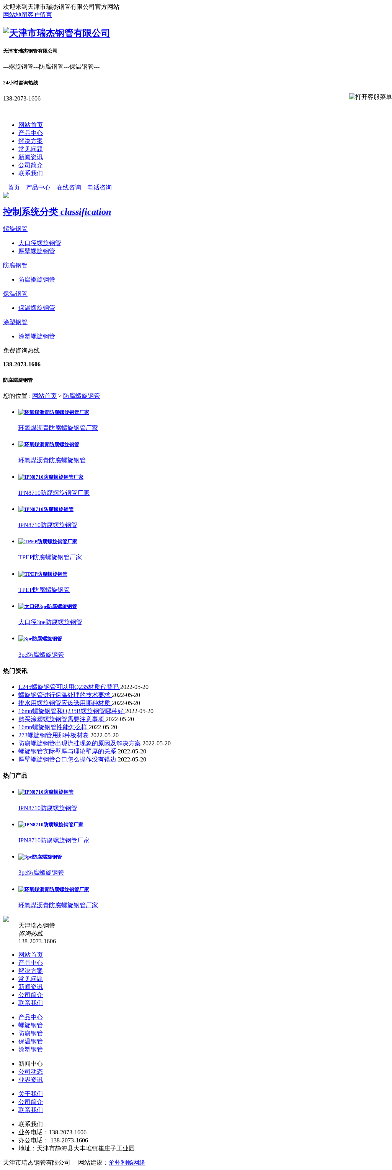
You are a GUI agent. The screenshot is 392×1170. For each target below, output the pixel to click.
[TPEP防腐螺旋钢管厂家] (47, 541)
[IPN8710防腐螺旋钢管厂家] (50, 477)
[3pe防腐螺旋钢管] (40, 638)
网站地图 (15, 15)
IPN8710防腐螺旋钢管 (47, 525)
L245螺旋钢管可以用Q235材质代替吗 (69, 687)
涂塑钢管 (15, 322)
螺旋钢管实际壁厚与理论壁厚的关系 (68, 751)
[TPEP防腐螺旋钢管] (42, 574)
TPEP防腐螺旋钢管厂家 (50, 557)
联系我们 (30, 173)
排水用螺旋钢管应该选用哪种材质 (65, 703)
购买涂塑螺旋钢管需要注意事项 (62, 719)
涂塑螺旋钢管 (36, 336)
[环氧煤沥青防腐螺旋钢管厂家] (53, 412)
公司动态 (30, 1071)
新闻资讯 (30, 157)
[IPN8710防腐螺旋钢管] (46, 509)
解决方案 (30, 141)
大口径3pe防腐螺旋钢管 (50, 622)
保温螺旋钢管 (36, 308)
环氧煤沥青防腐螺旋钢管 (52, 460)
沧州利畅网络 (127, 1162)
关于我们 (30, 1094)
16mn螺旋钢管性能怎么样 (53, 727)
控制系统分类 (57, 212)
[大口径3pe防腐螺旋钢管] (47, 606)
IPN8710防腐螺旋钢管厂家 (54, 492)
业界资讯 (30, 1079)
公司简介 (30, 165)
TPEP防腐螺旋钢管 (44, 590)
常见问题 (30, 149)
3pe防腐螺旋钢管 (41, 654)
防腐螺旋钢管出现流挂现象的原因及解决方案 (80, 743)
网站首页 (30, 125)
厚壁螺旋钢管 (36, 251)
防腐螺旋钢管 (36, 279)
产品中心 (30, 133)
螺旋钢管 (15, 229)
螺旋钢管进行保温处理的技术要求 (65, 695)
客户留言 (40, 15)
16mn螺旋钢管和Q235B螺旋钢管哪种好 (71, 711)
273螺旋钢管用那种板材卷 (54, 735)
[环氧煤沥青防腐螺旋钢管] (48, 444)
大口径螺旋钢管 (39, 243)
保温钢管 (15, 293)
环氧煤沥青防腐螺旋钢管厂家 (58, 428)
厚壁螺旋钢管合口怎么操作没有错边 (68, 759)
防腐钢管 (15, 265)
